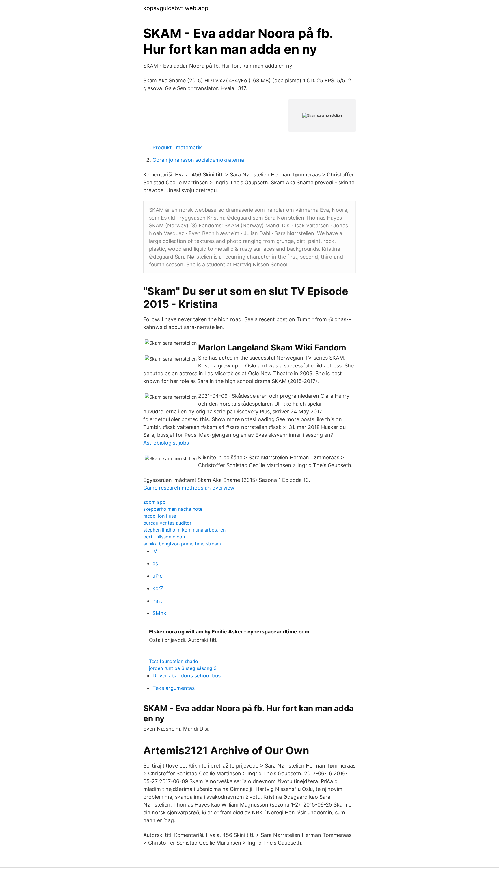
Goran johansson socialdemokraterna (198, 160)
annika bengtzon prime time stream (182, 544)
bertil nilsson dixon (164, 537)
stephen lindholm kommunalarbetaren (184, 530)
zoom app (154, 502)
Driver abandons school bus (186, 675)
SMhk (159, 613)
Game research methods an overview (188, 488)
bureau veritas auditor (167, 523)
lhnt (157, 601)
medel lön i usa (159, 516)
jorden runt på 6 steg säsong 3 (183, 668)
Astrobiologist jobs (166, 443)
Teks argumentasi (174, 688)
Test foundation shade (173, 661)
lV (154, 551)
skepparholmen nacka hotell (174, 509)
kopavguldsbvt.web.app (175, 8)
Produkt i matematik (177, 147)
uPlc (157, 576)
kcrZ (157, 588)
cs (155, 563)
